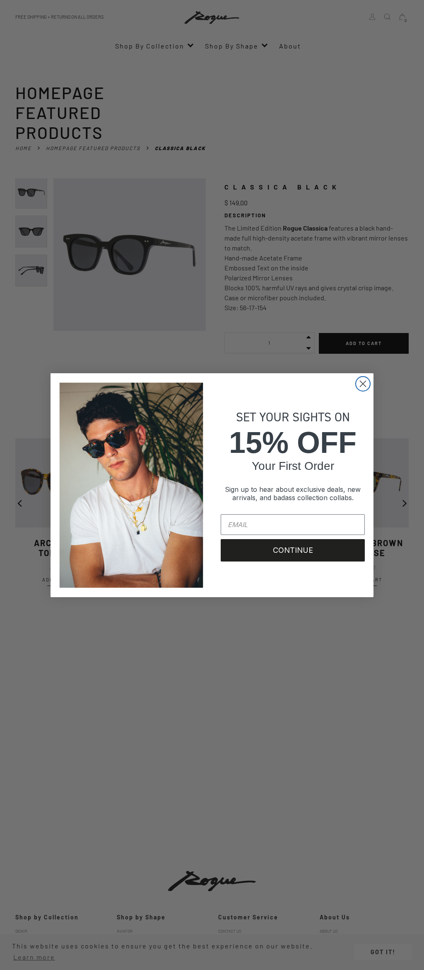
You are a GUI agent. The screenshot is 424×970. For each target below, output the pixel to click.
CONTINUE (293, 550)
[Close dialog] (363, 384)
